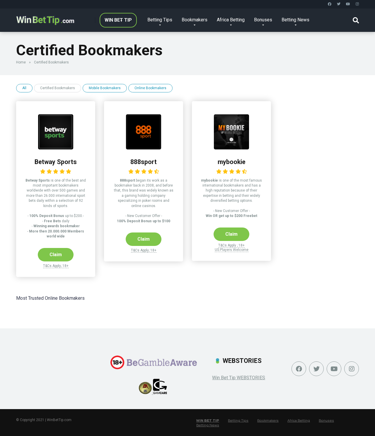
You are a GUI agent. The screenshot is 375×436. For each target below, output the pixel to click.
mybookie (232, 162)
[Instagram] (357, 4)
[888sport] (143, 148)
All (24, 88)
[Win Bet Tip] (45, 18)
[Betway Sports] (55, 148)
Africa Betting (231, 20)
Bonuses (263, 20)
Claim (56, 254)
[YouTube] (348, 4)
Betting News (295, 20)
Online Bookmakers (150, 88)
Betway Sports (56, 162)
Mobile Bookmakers (105, 88)
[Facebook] (329, 4)
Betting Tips (159, 20)
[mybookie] (231, 148)
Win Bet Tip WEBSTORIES (238, 377)
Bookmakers (194, 20)
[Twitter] (338, 4)
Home (21, 62)
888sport (143, 162)
